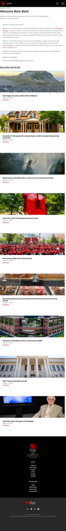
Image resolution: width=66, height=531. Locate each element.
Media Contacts (52, 516)
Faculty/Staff (33, 467)
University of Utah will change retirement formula (20, 218)
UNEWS (33, 485)
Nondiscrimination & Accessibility (19, 516)
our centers (9, 45)
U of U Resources (33, 491)
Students (33, 469)
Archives (33, 474)
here (15, 57)
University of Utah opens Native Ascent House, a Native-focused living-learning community (31, 137)
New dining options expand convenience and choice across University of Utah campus (30, 300)
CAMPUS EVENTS (33, 487)
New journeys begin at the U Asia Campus (17, 259)
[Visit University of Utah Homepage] (3, 3)
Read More (6, 100)
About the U (44, 516)
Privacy (38, 516)
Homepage (33, 465)
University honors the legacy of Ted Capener (18, 421)
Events (33, 471)
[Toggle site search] (57, 3)
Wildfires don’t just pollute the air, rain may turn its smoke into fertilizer (28, 178)
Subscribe (33, 476)
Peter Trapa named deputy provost (15, 381)
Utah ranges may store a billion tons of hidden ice (20, 96)
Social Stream (33, 489)
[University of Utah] (33, 502)
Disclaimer (32, 516)
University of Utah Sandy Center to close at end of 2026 (22, 341)
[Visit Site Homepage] (33, 451)
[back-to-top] (64, 527)
